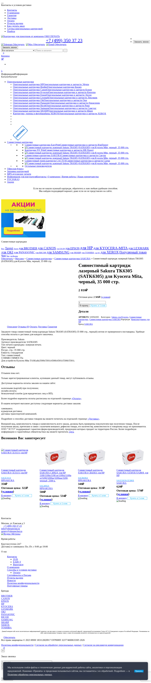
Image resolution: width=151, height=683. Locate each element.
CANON (5, 598)
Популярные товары (17, 586)
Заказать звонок (141, 42)
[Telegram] (12, 44)
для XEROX (110, 252)
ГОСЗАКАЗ (13, 179)
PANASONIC (8, 614)
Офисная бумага (15, 168)
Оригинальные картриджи (20, 81)
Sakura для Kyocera (119, 317)
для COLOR (60, 249)
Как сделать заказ (16, 26)
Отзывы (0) (23, 326)
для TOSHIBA (88, 252)
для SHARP (75, 252)
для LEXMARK (138, 248)
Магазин (19, 258)
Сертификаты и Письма (19, 575)
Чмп (7, 256)
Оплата (10, 20)
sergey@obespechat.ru (11, 531)
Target (9, 248)
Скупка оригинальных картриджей (25, 28)
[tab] (12, 326)
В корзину (84, 306)
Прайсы (11, 31)
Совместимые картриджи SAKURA (72, 258)
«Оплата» (76, 398)
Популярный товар (133, 252)
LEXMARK (7, 609)
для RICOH (40, 252)
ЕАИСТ (17, 562)
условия (105, 297)
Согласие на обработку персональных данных (58, 645)
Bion (2, 249)
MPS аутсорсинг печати (19, 174)
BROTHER (7, 596)
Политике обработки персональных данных (30, 674)
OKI (3, 611)
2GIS (15, 559)
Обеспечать (7, 258)
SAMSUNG (7, 619)
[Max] (35, 44)
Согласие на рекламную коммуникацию (103, 645)
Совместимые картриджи (20, 142)
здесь (71, 432)
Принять (139, 671)
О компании (13, 12)
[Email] (56, 44)
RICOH (5, 617)
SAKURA (88, 324)
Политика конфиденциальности (23, 583)
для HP (86, 247)
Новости (11, 580)
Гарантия (11, 15)
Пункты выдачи (15, 23)
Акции (10, 182)
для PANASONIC (24, 252)
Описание (12, 326)
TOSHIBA (6, 627)
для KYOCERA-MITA (110, 248)
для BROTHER (28, 248)
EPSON (5, 601)
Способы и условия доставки (22, 570)
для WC (97, 253)
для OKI (7, 252)
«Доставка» (93, 419)
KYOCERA (7, 606)
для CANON (47, 248)
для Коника (14, 256)
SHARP (5, 622)
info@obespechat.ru (10, 528)
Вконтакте (18, 564)
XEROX (5, 625)
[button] (14, 74)
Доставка (11, 18)
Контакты (12, 10)
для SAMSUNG (58, 252)
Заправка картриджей (18, 171)
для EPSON (72, 248)
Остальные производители (38, 166)
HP (2, 480)
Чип (3, 255)
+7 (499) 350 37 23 (64, 40)
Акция (16, 249)
